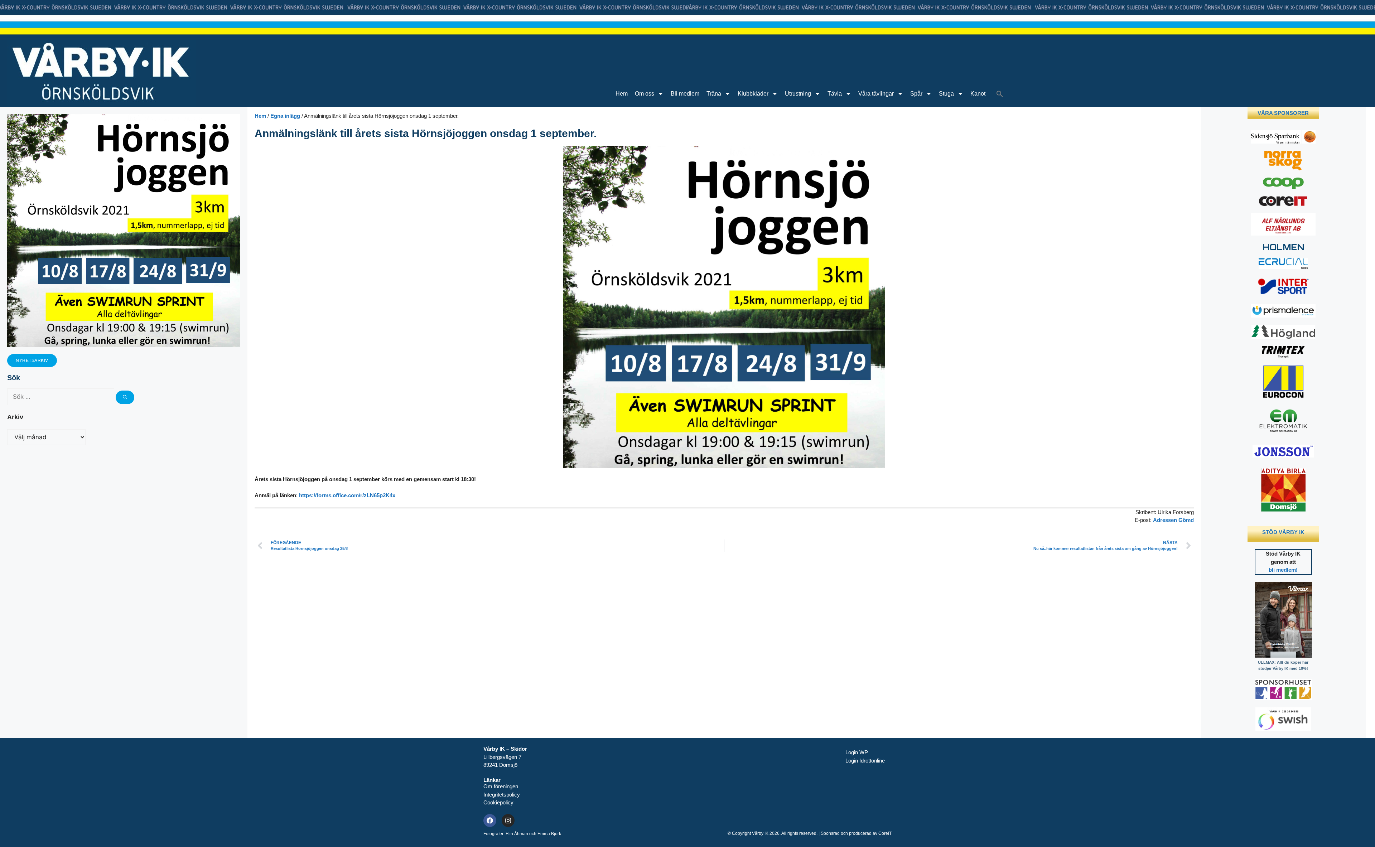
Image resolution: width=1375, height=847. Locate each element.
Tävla (835, 94)
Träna (713, 94)
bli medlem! (1283, 570)
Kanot (977, 94)
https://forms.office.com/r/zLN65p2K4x (347, 495)
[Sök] (125, 397)
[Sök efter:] (61, 397)
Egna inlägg (285, 116)
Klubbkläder (753, 94)
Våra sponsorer (1283, 113)
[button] (999, 93)
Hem (622, 94)
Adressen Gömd (1173, 520)
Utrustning (798, 94)
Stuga (946, 94)
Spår (916, 94)
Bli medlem (685, 94)
